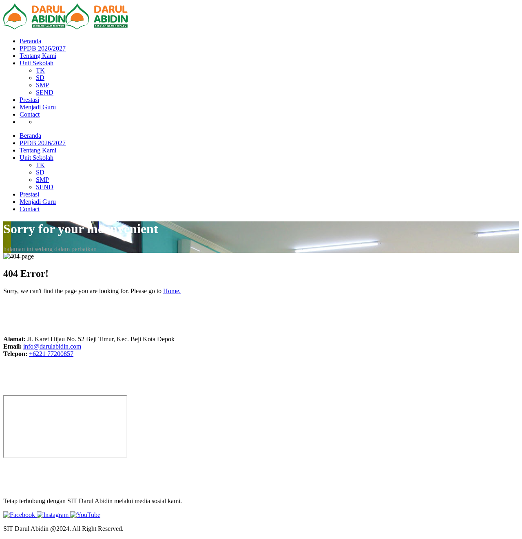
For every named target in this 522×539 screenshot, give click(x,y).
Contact (30, 114)
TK (40, 70)
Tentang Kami (38, 55)
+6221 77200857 (51, 353)
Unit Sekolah (36, 63)
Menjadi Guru (38, 107)
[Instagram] (53, 514)
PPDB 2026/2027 (43, 48)
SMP (42, 85)
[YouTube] (85, 514)
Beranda (30, 41)
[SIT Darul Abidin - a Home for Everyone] (34, 27)
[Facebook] (20, 514)
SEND (44, 92)
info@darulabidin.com (52, 346)
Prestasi (29, 99)
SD (40, 77)
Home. (172, 290)
